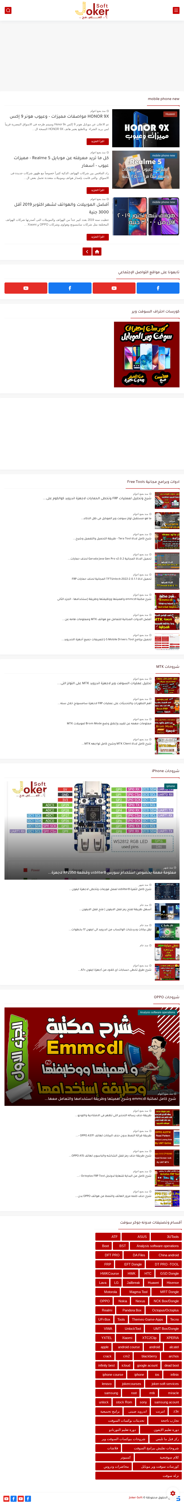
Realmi (107, 1310)
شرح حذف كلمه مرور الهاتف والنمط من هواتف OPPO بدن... (113, 1196)
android (154, 1347)
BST (122, 1246)
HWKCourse (109, 1273)
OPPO (105, 1301)
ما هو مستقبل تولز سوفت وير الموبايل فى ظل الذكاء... (116, 518)
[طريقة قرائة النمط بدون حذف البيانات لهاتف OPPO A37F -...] (167, 1137)
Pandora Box (132, 1310)
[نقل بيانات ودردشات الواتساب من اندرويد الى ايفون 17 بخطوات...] (167, 931)
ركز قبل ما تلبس (167, 1439)
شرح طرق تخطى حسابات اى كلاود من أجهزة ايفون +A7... (114, 970)
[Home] (96, 251)
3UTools (173, 1237)
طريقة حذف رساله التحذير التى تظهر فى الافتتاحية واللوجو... (113, 1115)
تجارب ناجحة (170, 1420)
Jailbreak (133, 1283)
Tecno (174, 1319)
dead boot (171, 1365)
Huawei (153, 1283)
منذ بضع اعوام (97, 111)
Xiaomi (127, 1338)
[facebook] (158, 288)
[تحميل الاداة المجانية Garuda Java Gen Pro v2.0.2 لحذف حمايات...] (167, 561)
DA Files (139, 1255)
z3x (176, 1411)
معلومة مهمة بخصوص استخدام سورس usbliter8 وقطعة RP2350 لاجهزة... (112, 873)
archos (174, 1356)
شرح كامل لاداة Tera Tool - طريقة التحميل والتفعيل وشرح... (112, 538)
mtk (152, 1393)
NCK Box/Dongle (166, 1301)
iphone (139, 1374)
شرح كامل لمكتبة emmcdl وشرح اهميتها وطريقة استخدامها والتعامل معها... (110, 1099)
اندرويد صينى (137, 1411)
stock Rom (124, 1402)
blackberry (149, 1356)
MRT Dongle (169, 1292)
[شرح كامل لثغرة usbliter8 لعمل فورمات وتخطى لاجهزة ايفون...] (167, 891)
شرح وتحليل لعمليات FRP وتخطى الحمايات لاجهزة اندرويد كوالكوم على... (97, 499)
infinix (175, 1374)
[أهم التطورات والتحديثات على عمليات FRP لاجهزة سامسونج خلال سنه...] (167, 705)
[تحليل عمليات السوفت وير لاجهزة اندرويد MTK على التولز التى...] (167, 685)
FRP (107, 1264)
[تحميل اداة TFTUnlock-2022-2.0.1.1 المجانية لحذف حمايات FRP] (167, 581)
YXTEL (106, 1338)
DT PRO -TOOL (167, 1264)
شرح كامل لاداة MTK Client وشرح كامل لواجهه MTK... (116, 744)
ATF (115, 1237)
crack (107, 1356)
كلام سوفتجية (169, 1457)
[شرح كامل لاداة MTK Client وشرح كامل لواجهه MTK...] (167, 746)
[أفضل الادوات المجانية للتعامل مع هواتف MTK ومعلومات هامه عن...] (167, 621)
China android (169, 1255)
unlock (104, 1402)
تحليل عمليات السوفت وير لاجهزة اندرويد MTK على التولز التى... (104, 684)
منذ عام (144, 905)
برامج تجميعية (110, 1411)
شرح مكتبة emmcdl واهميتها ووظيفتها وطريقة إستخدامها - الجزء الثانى (104, 599)
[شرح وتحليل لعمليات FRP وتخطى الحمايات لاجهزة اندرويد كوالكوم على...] (167, 500)
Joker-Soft (135, 1498)
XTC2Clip (149, 1338)
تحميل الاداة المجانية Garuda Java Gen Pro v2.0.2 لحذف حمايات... (109, 559)
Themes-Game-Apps (147, 1319)
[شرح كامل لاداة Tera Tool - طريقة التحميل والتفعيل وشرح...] (167, 540)
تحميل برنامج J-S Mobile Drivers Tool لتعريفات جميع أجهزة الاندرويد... (106, 639)
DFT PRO (112, 1255)
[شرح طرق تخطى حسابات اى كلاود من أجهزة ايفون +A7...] (167, 972)
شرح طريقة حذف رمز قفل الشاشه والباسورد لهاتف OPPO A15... (110, 1156)
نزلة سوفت (171, 1476)
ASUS (142, 1237)
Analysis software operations (158, 1246)
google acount (147, 1365)
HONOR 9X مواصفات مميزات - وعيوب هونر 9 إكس (59, 117)
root (134, 1393)
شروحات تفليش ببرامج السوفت (156, 1448)
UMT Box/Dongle (166, 1328)
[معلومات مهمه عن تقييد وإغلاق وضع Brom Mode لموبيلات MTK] (167, 725)
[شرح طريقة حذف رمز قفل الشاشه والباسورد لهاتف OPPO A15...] (167, 1158)
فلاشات (112, 1448)
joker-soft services (165, 1384)
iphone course (113, 1374)
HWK (132, 1273)
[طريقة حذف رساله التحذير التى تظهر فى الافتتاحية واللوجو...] (167, 1117)
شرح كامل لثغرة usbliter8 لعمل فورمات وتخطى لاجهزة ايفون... (110, 889)
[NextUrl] (87, 251)
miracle (173, 1393)
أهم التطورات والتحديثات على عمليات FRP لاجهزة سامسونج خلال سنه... (104, 703)
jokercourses (131, 1384)
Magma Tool (138, 1292)
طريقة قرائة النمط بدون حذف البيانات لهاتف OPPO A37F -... (113, 1135)
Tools (121, 1319)
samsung (111, 1393)
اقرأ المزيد (97, 141)
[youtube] (114, 288)
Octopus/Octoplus (165, 1310)
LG (116, 1283)
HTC (148, 1273)
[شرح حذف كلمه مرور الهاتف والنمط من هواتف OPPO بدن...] (167, 1198)
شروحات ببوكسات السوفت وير (123, 1439)
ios (157, 1374)
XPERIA (172, 1338)
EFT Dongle (133, 1264)
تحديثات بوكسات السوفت (126, 1420)
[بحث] (8, 10)
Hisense (173, 1283)
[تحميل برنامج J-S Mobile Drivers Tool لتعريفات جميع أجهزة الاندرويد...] (167, 641)
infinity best (106, 1365)
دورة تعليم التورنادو (122, 1430)
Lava (102, 1283)
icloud (126, 1365)
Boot (105, 1246)
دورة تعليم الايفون (166, 1430)
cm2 (126, 1356)
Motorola (110, 1292)
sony (143, 1402)
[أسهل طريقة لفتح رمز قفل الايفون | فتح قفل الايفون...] (167, 911)
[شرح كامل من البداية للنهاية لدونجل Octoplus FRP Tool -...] (167, 1178)
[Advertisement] (92, 56)
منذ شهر (168, 867)
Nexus (140, 1301)
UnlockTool (133, 1328)
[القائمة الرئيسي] (176, 10)
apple (105, 1347)
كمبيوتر (125, 1457)
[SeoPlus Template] (178, 1498)
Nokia (122, 1301)
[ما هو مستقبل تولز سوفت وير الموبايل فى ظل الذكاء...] (167, 520)
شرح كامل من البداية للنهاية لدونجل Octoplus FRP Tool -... (114, 1176)
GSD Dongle (169, 1273)
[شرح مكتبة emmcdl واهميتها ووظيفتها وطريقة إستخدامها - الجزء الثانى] (167, 601)
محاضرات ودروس (116, 1466)
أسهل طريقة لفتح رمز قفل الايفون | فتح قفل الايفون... (115, 909)
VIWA (108, 1328)
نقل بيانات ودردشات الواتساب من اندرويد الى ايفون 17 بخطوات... (110, 929)
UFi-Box (104, 1319)
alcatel (174, 1347)
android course (129, 1347)
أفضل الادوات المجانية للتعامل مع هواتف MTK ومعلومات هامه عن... (106, 619)
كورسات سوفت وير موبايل (160, 1466)
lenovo (107, 1384)
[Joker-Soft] (92, 10)
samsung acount (166, 1402)
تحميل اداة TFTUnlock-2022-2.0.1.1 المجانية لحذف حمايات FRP (111, 579)
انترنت (160, 1411)
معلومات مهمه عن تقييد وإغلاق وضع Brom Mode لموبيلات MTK (109, 723)
